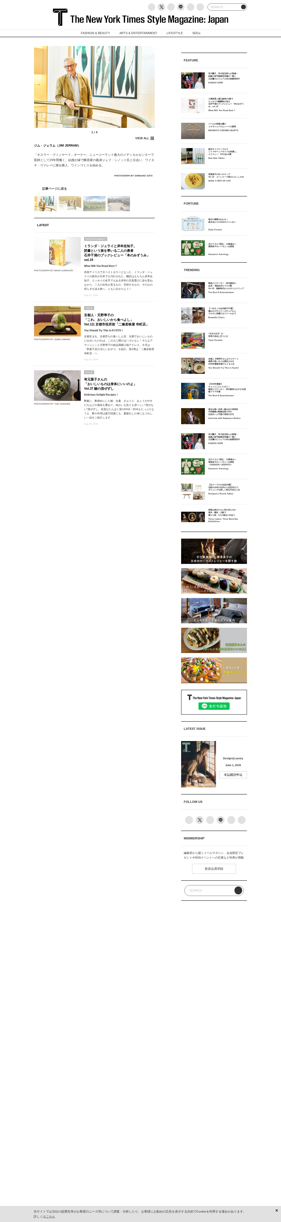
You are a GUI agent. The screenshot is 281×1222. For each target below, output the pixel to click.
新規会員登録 (214, 868)
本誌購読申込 (233, 774)
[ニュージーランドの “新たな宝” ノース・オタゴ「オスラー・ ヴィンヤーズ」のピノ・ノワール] (94, 188)
